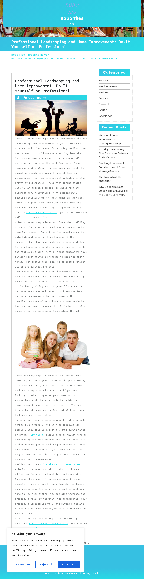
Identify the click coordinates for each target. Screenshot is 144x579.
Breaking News (37, 54)
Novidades (105, 116)
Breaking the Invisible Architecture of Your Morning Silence (112, 167)
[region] (45, 550)
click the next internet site (60, 464)
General (104, 104)
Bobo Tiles (72, 18)
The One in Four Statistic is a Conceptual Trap (110, 139)
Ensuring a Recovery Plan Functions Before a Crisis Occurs (114, 153)
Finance (104, 98)
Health (103, 110)
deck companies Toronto (41, 212)
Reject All (46, 564)
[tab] (130, 30)
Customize (23, 564)
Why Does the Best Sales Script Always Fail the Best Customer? (113, 191)
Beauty (103, 80)
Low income (38, 434)
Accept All (68, 564)
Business (104, 92)
